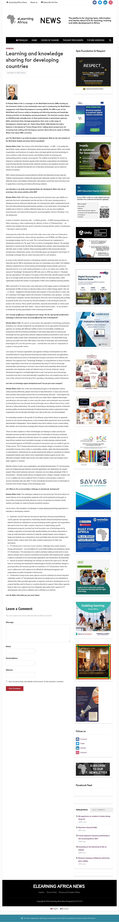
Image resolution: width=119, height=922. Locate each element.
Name (8, 646)
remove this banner (89, 918)
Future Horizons (95, 40)
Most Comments (98, 810)
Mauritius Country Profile (87, 827)
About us (33, 2)
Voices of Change (50, 40)
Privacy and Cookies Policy (69, 892)
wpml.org (43, 918)
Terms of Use (51, 892)
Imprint (41, 892)
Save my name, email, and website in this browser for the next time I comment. (36, 681)
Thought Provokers (73, 40)
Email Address (12, 658)
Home (34, 40)
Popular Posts (82, 810)
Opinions (10, 48)
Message (9, 622)
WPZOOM (78, 901)
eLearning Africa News (59, 886)
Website (9, 670)
